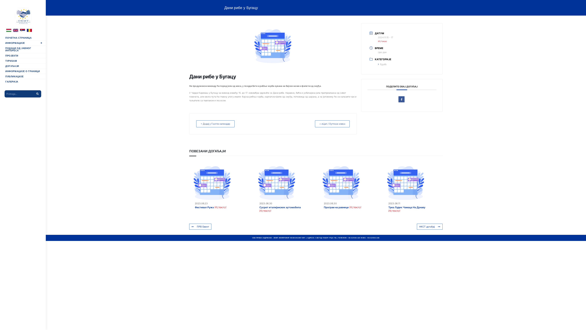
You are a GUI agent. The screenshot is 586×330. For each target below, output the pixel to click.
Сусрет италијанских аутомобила (280, 207)
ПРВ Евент (203, 226)
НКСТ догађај (427, 226)
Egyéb (383, 64)
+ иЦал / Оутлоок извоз (332, 123)
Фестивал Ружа (204, 207)
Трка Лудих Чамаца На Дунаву (406, 207)
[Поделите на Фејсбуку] (401, 99)
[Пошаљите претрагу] (37, 93)
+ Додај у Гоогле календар (215, 123)
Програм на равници (336, 207)
